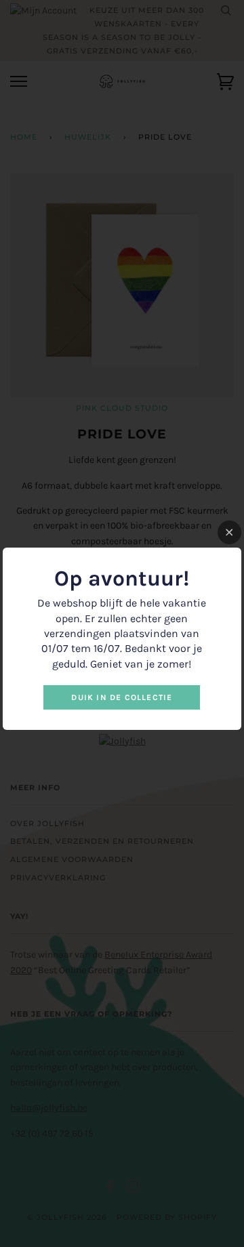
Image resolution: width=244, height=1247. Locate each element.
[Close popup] (229, 532)
